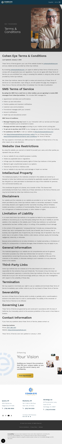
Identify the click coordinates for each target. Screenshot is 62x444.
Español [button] (50, 2)
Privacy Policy (34, 427)
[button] (3, 441)
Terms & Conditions (24, 427)
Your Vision (28, 355)
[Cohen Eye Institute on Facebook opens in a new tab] (6, 416)
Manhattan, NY (27, 400)
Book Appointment (25, 375)
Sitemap (41, 427)
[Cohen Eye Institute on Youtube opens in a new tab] (9, 416)
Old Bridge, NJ (47, 399)
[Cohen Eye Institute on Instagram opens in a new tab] (3, 416)
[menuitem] (3, 416)
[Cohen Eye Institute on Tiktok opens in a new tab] (11, 416)
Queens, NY (5, 400)
